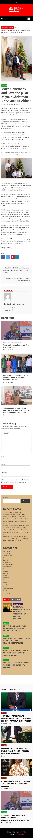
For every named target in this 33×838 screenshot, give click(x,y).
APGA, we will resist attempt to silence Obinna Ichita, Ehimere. (16, 665)
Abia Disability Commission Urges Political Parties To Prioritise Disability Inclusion (15, 378)
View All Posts (10, 308)
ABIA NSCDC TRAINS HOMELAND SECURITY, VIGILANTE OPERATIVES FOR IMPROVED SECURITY (15, 539)
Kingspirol (21, 834)
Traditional (6, 593)
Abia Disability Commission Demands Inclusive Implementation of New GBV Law (16, 345)
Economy (6, 560)
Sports (5, 591)
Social (5, 586)
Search (5, 497)
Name (3, 457)
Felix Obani (9, 304)
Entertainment (8, 564)
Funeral (5, 569)
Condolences (7, 555)
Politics (5, 580)
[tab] (6, 599)
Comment (5, 433)
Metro (5, 575)
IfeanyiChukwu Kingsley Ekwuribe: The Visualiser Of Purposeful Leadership (16, 783)
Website (4, 472)
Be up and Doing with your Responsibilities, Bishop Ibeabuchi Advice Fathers (14, 628)
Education (6, 562)
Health (5, 571)
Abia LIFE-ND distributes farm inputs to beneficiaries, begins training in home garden (16, 270)
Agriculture (6, 551)
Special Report (8, 589)
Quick (6, 599)
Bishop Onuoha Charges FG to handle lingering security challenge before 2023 (16, 640)
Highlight (15, 599)
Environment (7, 567)
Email (3, 464)
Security (6, 584)
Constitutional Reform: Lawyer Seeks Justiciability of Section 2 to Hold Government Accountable (16, 410)
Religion (5, 582)
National (4, 85)
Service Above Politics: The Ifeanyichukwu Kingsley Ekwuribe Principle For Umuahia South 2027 (14, 514)
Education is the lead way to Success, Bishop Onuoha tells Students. (16, 653)
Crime (5, 558)
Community (7, 553)
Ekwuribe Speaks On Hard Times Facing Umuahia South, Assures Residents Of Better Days (16, 521)
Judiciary (6, 573)
